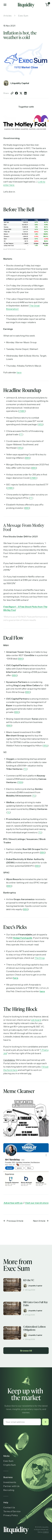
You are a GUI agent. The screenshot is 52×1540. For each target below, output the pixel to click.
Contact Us (9, 1507)
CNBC (22, 411)
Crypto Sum (9, 1464)
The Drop (40, 957)
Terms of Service (12, 1511)
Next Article (39, 1220)
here (19, 372)
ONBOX (46, 1532)
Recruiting (8, 1490)
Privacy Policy (10, 1515)
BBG (27, 457)
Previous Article (15, 1220)
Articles (7, 15)
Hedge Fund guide (22, 937)
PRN (20, 782)
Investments (9, 1482)
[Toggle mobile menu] (5, 4)
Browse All (26, 1350)
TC (25, 768)
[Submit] (45, 1422)
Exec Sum (23, 15)
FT (21, 434)
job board (36, 1019)
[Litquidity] (26, 4)
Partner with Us (11, 1486)
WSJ (40, 424)
